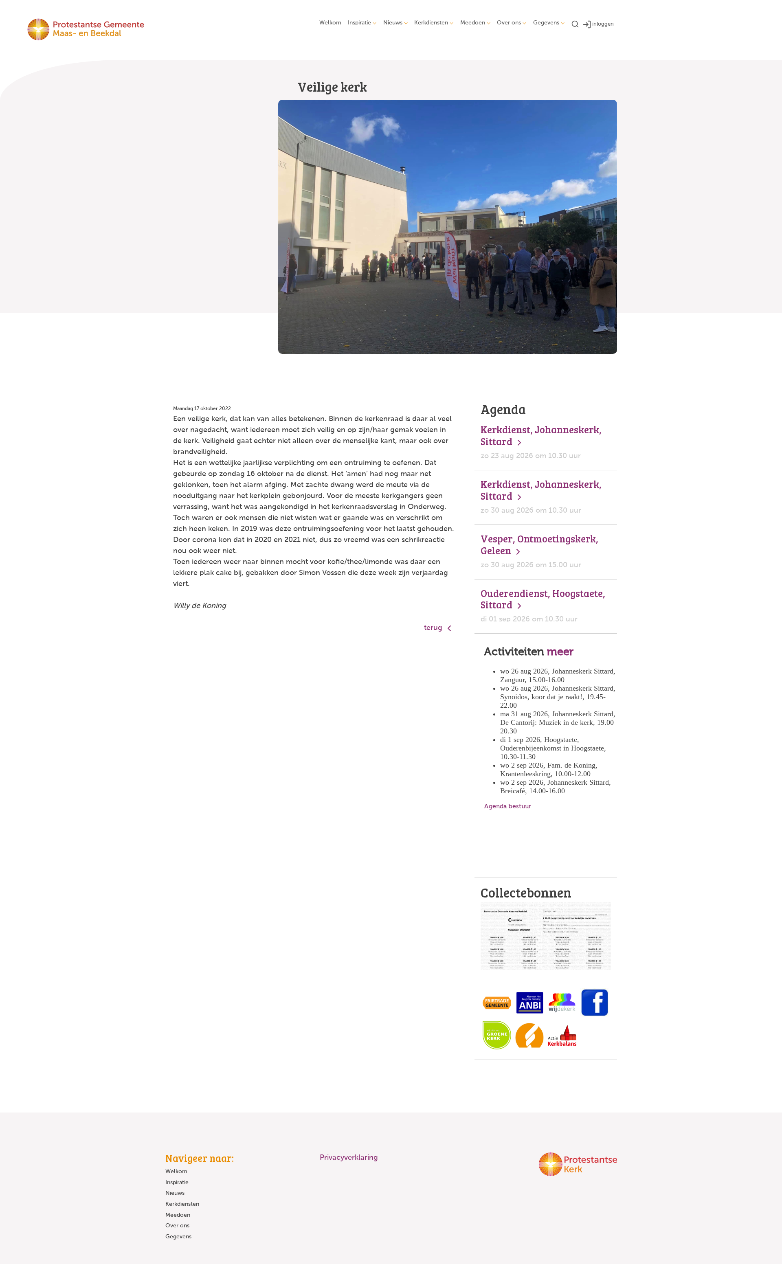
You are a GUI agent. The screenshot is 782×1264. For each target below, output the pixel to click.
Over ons (509, 23)
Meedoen (472, 23)
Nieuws (392, 23)
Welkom (330, 23)
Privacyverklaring (349, 1157)
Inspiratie (359, 23)
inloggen (603, 24)
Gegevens (546, 23)
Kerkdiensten (431, 23)
